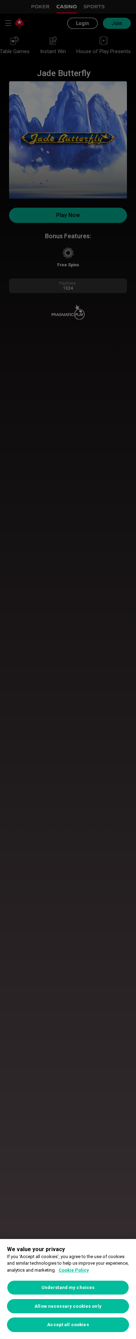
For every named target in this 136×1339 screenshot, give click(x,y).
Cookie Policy (74, 1270)
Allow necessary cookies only (68, 1306)
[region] (68, 1289)
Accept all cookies (68, 1324)
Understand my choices (68, 1287)
